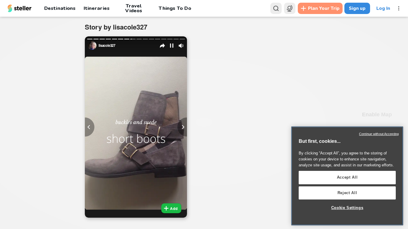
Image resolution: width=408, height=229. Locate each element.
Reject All (347, 193)
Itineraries (96, 8)
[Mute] (181, 45)
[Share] (162, 45)
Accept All (347, 177)
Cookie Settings (347, 207)
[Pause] (172, 45)
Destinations (60, 8)
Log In (383, 8)
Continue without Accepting (379, 134)
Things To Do (175, 8)
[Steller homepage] (19, 8)
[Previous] (89, 127)
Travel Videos (133, 8)
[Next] (182, 127)
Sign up (357, 8)
